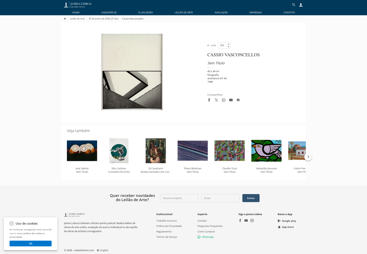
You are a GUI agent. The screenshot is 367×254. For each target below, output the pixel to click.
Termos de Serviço (166, 237)
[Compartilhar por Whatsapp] (223, 100)
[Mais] (308, 157)
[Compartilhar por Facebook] (209, 100)
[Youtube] (246, 221)
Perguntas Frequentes (210, 226)
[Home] (67, 18)
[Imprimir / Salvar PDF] (238, 100)
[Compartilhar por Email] (231, 100)
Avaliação (221, 12)
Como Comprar (206, 231)
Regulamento (164, 231)
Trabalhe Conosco (166, 220)
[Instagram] (252, 221)
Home (76, 12)
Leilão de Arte (184, 12)
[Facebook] (240, 221)
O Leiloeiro (145, 12)
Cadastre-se (109, 12)
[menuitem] (76, 12)
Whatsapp (208, 237)
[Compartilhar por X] (216, 100)
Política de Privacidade (169, 226)
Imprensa (255, 12)
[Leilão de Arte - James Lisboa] (78, 4)
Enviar (251, 198)
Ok (30, 243)
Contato (289, 12)
